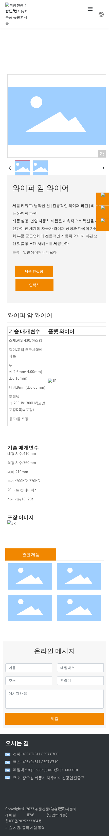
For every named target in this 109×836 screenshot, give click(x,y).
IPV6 (30, 815)
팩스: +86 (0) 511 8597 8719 (35, 762)
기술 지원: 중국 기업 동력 (25, 827)
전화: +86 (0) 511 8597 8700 (35, 754)
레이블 (10, 815)
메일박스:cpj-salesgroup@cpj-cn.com (45, 770)
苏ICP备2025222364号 (23, 821)
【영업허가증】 (57, 815)
